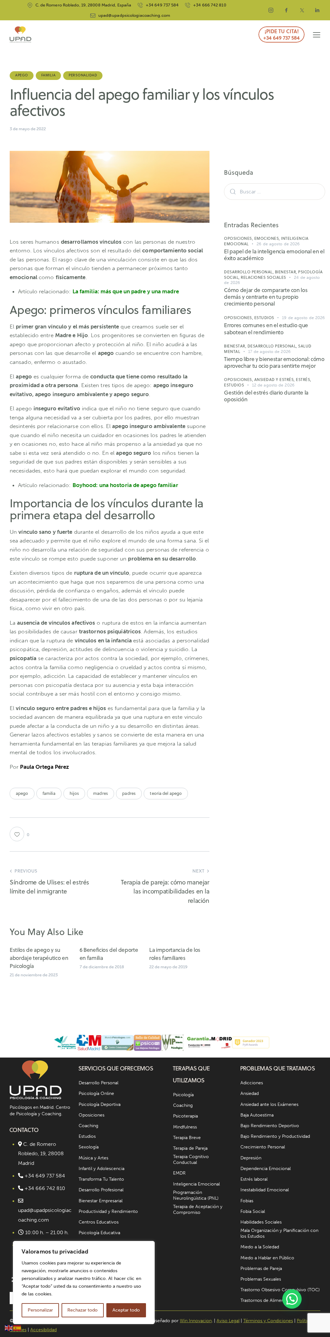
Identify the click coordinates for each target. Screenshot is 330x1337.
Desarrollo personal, (249, 272)
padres (129, 793)
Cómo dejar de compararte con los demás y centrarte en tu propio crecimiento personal (265, 297)
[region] (84, 1282)
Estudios (264, 317)
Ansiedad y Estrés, (275, 379)
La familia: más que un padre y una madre (126, 291)
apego (22, 793)
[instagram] (271, 10)
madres (100, 793)
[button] (316, 34)
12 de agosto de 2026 (273, 385)
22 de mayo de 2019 (168, 966)
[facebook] (286, 10)
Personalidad (83, 75)
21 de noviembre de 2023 (34, 974)
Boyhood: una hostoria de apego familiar (125, 485)
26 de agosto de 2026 (278, 243)
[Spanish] (17, 1327)
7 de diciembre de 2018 (102, 966)
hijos (74, 793)
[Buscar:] (274, 191)
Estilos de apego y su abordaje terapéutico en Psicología (39, 958)
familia (49, 793)
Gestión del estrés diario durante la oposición (266, 396)
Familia (48, 75)
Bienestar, (286, 272)
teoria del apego (166, 793)
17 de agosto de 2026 (269, 351)
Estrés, (303, 379)
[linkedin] (317, 10)
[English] (9, 1327)
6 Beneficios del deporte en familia (109, 954)
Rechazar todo (82, 1310)
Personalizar (40, 1310)
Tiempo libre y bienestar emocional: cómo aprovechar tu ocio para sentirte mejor (274, 363)
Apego (21, 75)
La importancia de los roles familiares (174, 954)
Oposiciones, (239, 238)
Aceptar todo (126, 1310)
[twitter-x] (302, 10)
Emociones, (267, 238)
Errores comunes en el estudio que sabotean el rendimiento (266, 329)
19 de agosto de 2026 (303, 317)
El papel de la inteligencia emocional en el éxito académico (274, 255)
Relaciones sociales (263, 277)
